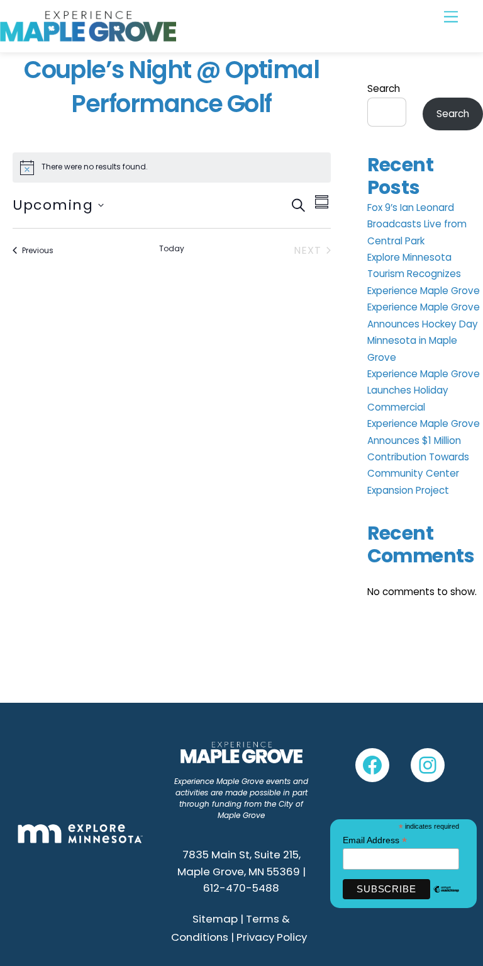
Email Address (375, 840)
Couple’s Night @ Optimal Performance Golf (171, 86)
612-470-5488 (241, 887)
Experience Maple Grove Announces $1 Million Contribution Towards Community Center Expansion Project (423, 457)
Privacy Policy (271, 937)
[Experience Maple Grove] (88, 36)
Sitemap (215, 918)
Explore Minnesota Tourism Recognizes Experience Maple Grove (423, 274)
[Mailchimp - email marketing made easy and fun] (446, 897)
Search (383, 88)
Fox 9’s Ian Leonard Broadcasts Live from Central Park (417, 224)
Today (171, 249)
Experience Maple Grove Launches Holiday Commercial (423, 390)
